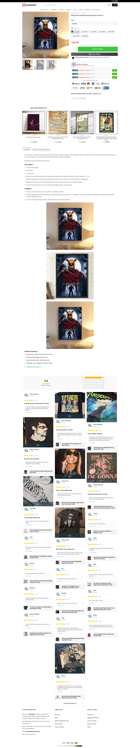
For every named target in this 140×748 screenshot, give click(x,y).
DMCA (89, 727)
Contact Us (90, 714)
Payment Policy (91, 724)
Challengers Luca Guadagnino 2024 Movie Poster (39, 363)
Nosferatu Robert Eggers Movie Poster (37, 357)
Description (26, 149)
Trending (54, 9)
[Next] (66, 35)
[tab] (26, 150)
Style (72, 20)
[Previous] (25, 35)
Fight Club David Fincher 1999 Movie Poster (38, 360)
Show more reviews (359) (70, 703)
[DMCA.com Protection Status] (77, 746)
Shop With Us (44, 9)
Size (72, 28)
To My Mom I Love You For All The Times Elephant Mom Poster (58, 137)
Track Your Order (92, 721)
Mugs (80, 9)
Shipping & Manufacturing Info (41, 149)
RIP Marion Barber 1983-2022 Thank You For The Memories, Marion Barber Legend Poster (106, 138)
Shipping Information (93, 718)
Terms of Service (59, 727)
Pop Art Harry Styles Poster (34, 137)
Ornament (87, 9)
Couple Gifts (96, 9)
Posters (84, 13)
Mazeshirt (32, 714)
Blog (56, 718)
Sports (61, 9)
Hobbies (68, 9)
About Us (57, 714)
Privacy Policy (58, 724)
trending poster (97, 93)
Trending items (75, 13)
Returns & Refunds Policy (62, 721)
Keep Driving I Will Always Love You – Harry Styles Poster (82, 137)
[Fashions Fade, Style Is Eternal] (29, 4)
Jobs (75, 9)
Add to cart (98, 49)
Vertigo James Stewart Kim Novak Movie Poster (39, 354)
